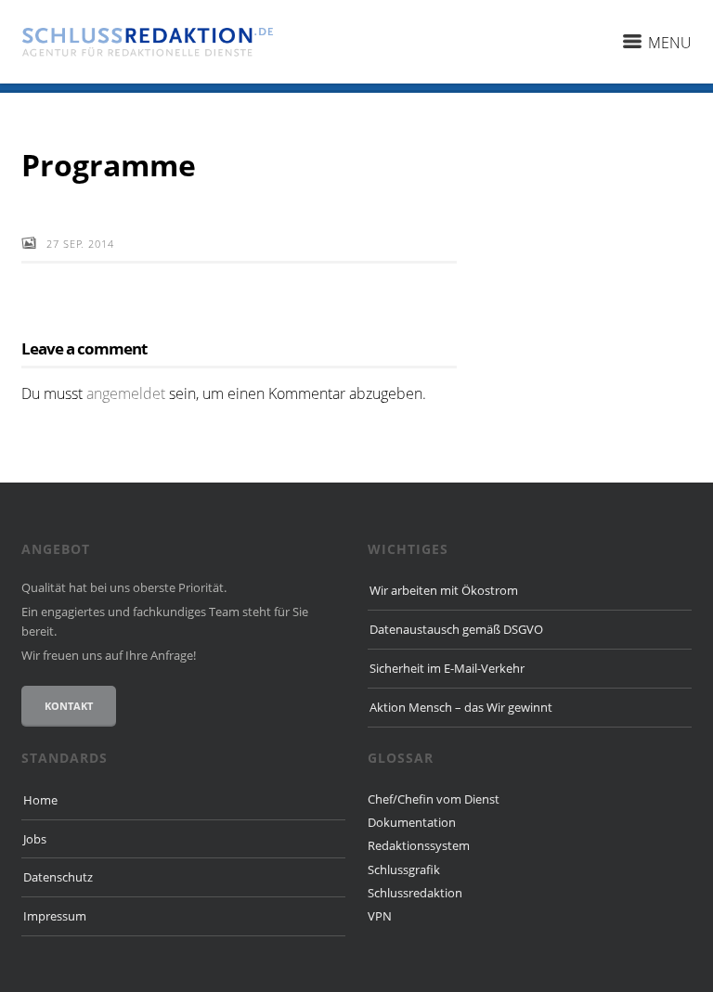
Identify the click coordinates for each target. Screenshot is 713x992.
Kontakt (69, 706)
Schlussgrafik (404, 869)
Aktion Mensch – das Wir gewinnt (460, 707)
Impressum (54, 916)
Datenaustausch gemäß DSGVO (456, 629)
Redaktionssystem (419, 845)
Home (40, 800)
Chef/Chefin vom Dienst (433, 799)
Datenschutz (58, 877)
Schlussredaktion (415, 892)
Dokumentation (412, 822)
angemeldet (125, 393)
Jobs (34, 839)
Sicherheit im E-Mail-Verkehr (447, 668)
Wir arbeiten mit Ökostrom (443, 590)
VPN (380, 916)
